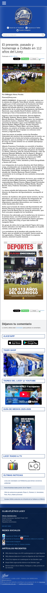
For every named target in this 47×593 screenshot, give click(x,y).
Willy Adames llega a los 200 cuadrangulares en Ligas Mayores (25, 553)
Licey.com (23, 16)
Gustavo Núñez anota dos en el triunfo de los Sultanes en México (24, 499)
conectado (19, 328)
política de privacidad (26, 584)
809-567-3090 (6, 526)
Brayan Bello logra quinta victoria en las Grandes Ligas (22, 562)
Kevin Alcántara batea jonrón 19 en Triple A (17, 488)
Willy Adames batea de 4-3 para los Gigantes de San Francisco (25, 556)
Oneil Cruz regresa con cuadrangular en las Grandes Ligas (23, 559)
